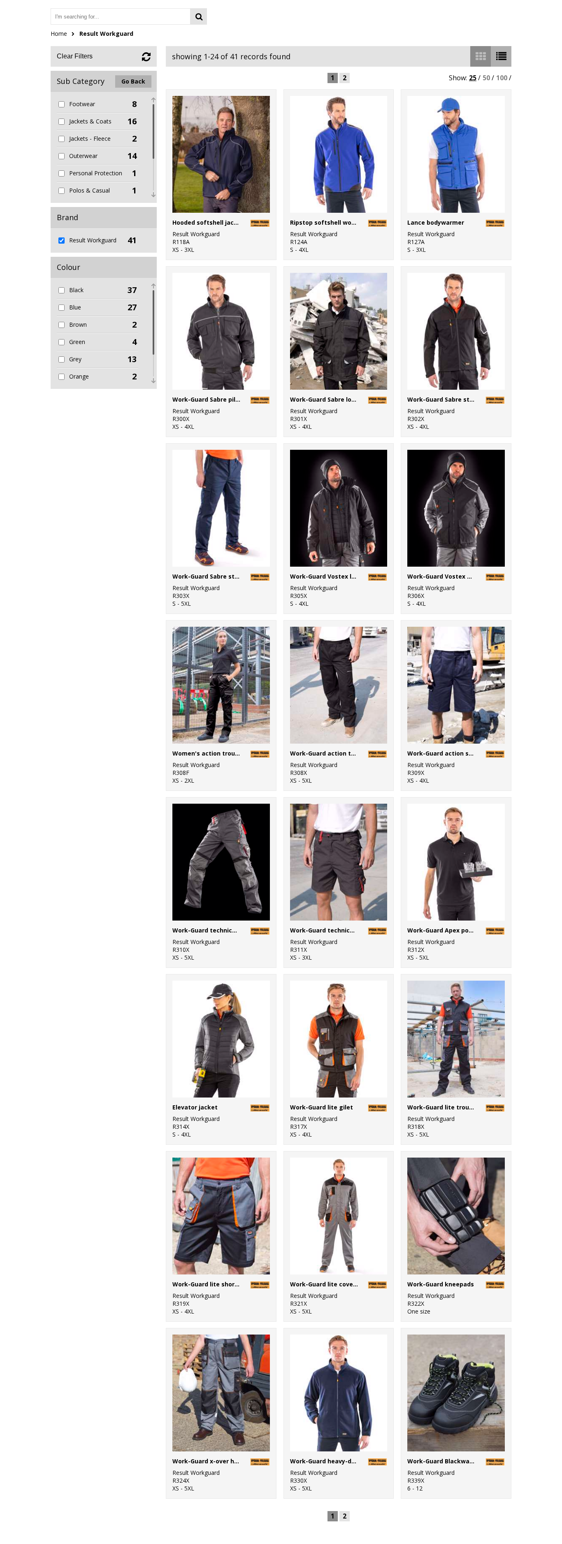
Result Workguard (106, 33)
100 (501, 77)
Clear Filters (75, 56)
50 (486, 77)
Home (59, 33)
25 (472, 77)
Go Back (133, 81)
